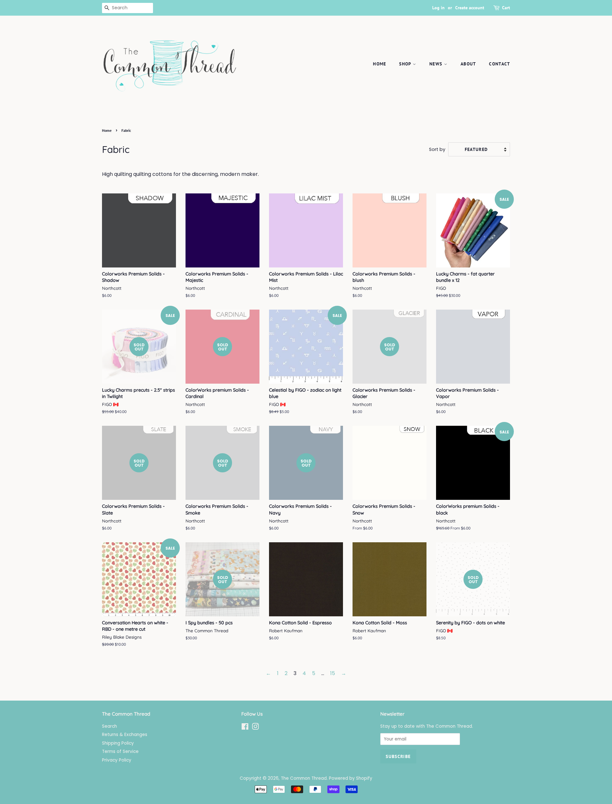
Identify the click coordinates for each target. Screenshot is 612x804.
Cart (506, 8)
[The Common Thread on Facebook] (245, 728)
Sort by (437, 149)
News (436, 64)
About (468, 64)
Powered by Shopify (350, 778)
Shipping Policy (118, 743)
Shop (406, 64)
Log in (438, 8)
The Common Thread (304, 778)
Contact (499, 64)
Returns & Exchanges (124, 735)
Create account (469, 8)
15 (332, 673)
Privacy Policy (116, 760)
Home (379, 64)
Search (109, 726)
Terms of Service (120, 751)
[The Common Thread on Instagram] (255, 728)
